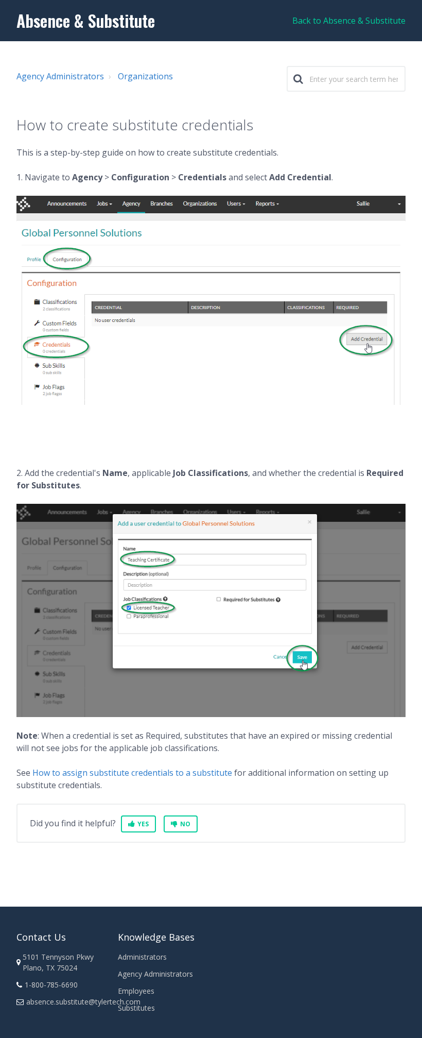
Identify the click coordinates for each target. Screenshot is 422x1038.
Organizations (145, 76)
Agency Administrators (60, 76)
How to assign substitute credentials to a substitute (132, 772)
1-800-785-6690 (51, 985)
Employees (136, 991)
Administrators (142, 957)
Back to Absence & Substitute (349, 20)
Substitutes (136, 1008)
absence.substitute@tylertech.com (83, 1002)
